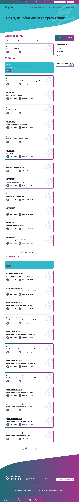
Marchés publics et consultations (64, 63)
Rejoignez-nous (40, 1)
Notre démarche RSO (61, 58)
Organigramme (60, 51)
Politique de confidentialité (26, 490)
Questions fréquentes (49, 1)
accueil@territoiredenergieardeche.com (33, 482)
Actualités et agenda (69, 7)
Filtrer (8, 70)
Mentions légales (49, 490)
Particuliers (59, 7)
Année (7, 67)
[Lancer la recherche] (26, 1)
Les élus (59, 48)
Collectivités (52, 7)
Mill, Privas (61, 490)
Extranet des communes (60, 1)
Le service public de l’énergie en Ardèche (38, 7)
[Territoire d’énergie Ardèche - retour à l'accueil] (9, 7)
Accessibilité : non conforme (39, 490)
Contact (71, 1)
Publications (33, 1)
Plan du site (17, 490)
